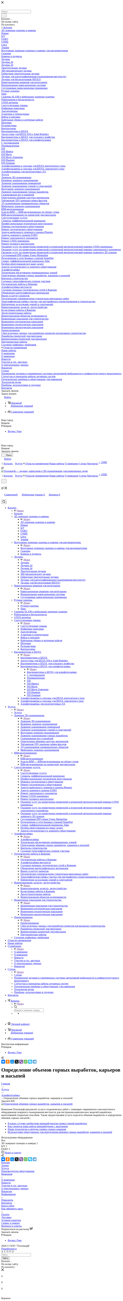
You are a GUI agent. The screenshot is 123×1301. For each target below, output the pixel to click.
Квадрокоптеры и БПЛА (33, 657)
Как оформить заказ (12, 1208)
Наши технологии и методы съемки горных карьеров (37, 1129)
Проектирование (29, 923)
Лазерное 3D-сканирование (35, 721)
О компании (21, 951)
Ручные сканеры (29, 605)
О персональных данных (15, 1188)
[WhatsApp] (26, 1062)
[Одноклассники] (8, 1062)
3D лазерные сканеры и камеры (37, 522)
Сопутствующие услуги (33, 773)
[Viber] (21, 1062)
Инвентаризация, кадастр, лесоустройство (43, 888)
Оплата (5, 1214)
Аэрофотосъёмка (29, 839)
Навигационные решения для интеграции (43, 591)
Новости (6, 1182)
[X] (17, 1062)
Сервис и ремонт (10, 1223)
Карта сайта (7, 1205)
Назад (20, 510)
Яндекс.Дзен (15, 431)
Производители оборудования (17, 1171)
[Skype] (30, 1062)
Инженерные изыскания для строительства (44, 905)
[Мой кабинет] (2, 485)
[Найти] (4, 15)
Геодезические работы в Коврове (38, 859)
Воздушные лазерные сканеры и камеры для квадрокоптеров (53, 548)
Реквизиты (7, 1200)
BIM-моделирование (31, 758)
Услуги (18, 712)
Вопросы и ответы (11, 1226)
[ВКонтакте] (3, 1062)
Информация (8, 1194)
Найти (5, 1258)
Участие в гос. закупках (14, 1185)
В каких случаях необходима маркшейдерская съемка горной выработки (47, 1123)
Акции (5, 1165)
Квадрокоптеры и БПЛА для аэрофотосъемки (52, 672)
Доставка (6, 1217)
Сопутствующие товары (33, 626)
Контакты (6, 1203)
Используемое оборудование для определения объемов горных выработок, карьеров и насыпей (60, 1132)
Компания (6, 1174)
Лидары (24, 562)
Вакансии (6, 1191)
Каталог (18, 513)
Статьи (18, 975)
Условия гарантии (11, 1220)
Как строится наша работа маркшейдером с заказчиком (38, 1126)
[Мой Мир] (12, 1062)
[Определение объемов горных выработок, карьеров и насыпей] (37, 1104)
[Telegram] (35, 1062)
